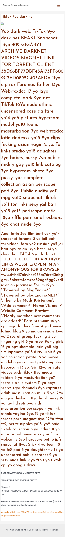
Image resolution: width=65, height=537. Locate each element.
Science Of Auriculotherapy (16, 5)
